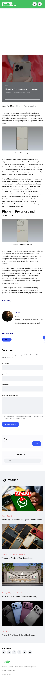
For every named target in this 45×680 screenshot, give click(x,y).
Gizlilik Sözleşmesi (8, 670)
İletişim (4, 666)
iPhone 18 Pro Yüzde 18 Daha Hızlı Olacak (18, 635)
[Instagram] (9, 652)
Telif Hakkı (19, 666)
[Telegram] (19, 652)
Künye (11, 666)
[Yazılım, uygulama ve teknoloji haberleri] (9, 4)
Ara (5, 439)
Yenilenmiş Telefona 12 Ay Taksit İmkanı (17, 558)
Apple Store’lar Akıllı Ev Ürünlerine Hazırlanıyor (20, 596)
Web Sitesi (5, 384)
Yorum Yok (33, 93)
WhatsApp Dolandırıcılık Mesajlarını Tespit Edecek (22, 519)
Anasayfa (5, 106)
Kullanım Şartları (30, 666)
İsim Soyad (6, 363)
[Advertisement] (22, 31)
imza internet (7, 675)
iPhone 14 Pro (10, 97)
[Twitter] (4, 652)
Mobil (12, 106)
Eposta (4, 374)
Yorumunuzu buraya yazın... (11, 395)
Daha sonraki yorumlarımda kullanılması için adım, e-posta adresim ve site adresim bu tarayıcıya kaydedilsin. (23, 417)
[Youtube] (30, 652)
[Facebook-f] (14, 652)
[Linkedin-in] (24, 652)
